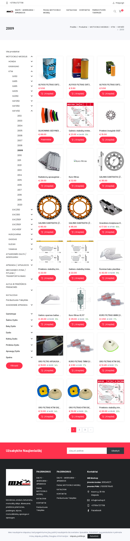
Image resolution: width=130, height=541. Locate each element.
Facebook (96, 510)
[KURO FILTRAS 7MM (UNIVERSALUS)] (80, 346)
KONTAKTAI (84, 10)
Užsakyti (115, 450)
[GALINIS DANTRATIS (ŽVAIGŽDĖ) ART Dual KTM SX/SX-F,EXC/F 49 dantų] (80, 207)
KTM (113, 27)
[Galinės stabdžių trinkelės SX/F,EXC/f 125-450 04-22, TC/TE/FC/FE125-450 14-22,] (80, 253)
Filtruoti (14, 365)
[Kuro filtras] (80, 161)
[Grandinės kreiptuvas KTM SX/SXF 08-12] (110, 207)
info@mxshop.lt (98, 500)
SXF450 (121, 27)
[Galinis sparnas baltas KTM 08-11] (49, 299)
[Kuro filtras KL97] (80, 299)
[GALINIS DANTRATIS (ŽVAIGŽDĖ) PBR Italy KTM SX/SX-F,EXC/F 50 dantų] (110, 161)
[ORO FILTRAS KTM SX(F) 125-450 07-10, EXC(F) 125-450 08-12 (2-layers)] (110, 345)
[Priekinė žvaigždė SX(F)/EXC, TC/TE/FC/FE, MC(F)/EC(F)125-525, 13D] (110, 115)
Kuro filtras (74, 177)
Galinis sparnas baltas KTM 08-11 (54, 315)
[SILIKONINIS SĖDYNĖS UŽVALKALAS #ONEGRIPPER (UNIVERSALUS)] (49, 115)
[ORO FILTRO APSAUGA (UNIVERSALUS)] (49, 346)
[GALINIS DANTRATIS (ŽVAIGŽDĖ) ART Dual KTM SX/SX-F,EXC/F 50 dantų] (49, 207)
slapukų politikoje (77, 536)
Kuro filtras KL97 (76, 315)
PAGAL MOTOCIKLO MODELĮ (52, 11)
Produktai (83, 27)
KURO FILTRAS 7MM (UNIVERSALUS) (86, 361)
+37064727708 (16, 3)
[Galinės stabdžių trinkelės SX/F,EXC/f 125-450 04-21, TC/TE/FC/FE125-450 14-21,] (80, 115)
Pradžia (73, 27)
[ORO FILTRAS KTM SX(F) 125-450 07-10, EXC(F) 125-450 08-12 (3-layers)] (80, 392)
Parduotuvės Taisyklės (98, 11)
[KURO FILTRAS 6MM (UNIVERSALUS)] (110, 299)
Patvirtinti (94, 536)
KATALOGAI (72, 10)
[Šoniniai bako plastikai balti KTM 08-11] (110, 253)
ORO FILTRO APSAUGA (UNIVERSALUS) (56, 361)
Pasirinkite (46, 139)
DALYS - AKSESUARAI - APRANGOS (25, 11)
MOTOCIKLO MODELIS (99, 27)
